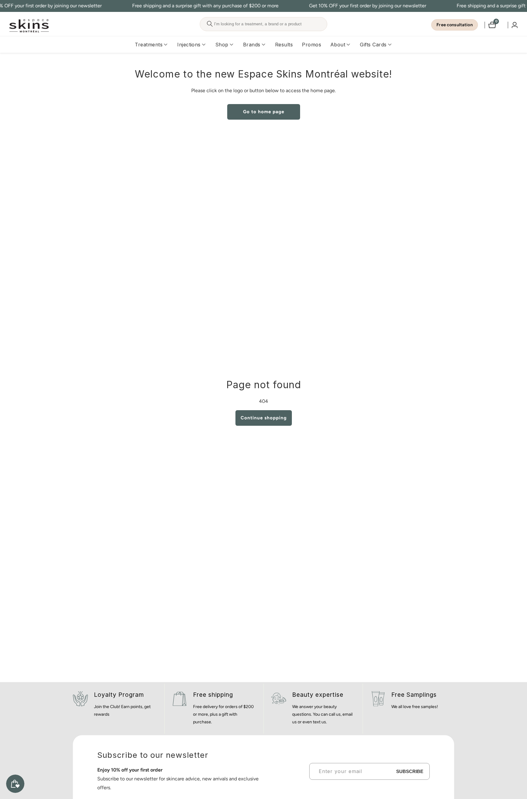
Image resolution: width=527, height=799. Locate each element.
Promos (311, 45)
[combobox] (263, 24)
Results (284, 45)
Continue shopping (264, 418)
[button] (149, 44)
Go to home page (263, 111)
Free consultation (454, 24)
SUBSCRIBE (409, 771)
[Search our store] (209, 23)
